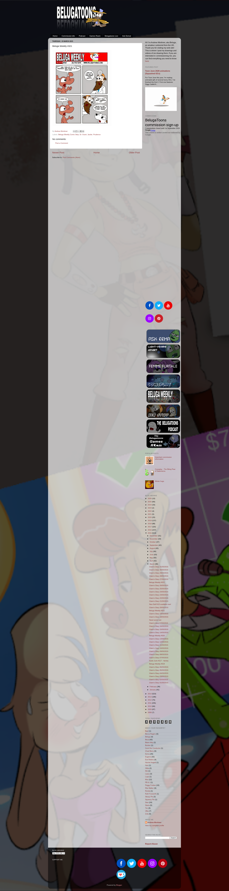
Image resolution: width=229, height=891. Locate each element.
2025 (150, 502)
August (152, 548)
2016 (150, 530)
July (151, 551)
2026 (150, 498)
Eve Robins (149, 760)
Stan (147, 802)
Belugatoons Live (111, 36)
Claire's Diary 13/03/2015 (158, 639)
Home (55, 36)
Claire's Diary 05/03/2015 (158, 670)
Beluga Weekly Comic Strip (68, 134)
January (153, 690)
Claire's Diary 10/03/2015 (158, 648)
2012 (150, 700)
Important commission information (163, 458)
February (153, 687)
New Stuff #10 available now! (160, 604)
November (154, 539)
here (147, 61)
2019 (150, 520)
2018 (150, 524)
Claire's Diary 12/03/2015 (158, 642)
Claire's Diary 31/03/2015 (158, 567)
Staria (147, 805)
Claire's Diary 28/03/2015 (158, 576)
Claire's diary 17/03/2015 (158, 623)
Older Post (134, 152)
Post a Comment (61, 143)
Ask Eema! (126, 36)
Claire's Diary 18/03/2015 (158, 617)
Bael (146, 731)
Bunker (148, 745)
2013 (150, 697)
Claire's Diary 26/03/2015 (158, 585)
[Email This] (74, 131)
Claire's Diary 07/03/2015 (158, 658)
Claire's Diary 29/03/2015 (158, 573)
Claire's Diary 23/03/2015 (158, 595)
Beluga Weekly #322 (157, 582)
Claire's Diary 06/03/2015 (158, 667)
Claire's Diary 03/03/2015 (158, 676)
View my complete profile (154, 825)
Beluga (147, 737)
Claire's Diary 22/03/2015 (158, 598)
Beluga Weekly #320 (157, 636)
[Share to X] (78, 131)
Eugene (148, 757)
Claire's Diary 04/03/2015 (158, 673)
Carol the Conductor (152, 748)
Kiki (146, 771)
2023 (150, 508)
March (152, 564)
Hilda (147, 768)
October (153, 542)
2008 (150, 712)
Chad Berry (149, 751)
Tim (146, 808)
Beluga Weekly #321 (157, 611)
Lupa (147, 777)
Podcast (82, 36)
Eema (147, 754)
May (151, 558)
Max (146, 779)
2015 (150, 533)
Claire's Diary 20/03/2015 (158, 607)
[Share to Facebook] (81, 131)
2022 (150, 511)
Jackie (90, 134)
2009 (150, 709)
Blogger (119, 885)
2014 (150, 694)
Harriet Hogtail (150, 762)
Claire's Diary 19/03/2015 (158, 614)
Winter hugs (159, 481)
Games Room (95, 36)
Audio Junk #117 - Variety (158, 661)
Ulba (147, 811)
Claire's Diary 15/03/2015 (158, 629)
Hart (146, 765)
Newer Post (58, 152)
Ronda (147, 791)
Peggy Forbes (150, 785)
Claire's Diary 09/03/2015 (158, 651)
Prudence (97, 134)
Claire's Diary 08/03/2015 (158, 654)
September (154, 545)
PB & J (147, 782)
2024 (150, 505)
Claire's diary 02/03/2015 (158, 679)
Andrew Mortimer (154, 822)
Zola (146, 814)
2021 (150, 514)
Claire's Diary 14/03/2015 (158, 632)
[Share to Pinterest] (83, 131)
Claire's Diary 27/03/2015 (158, 579)
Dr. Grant (83, 134)
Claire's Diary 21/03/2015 (158, 601)
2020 (150, 517)
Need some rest (155, 620)
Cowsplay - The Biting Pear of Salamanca (165, 470)
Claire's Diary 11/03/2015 (158, 645)
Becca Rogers (150, 734)
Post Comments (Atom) (71, 157)
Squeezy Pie (150, 799)
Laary (147, 774)
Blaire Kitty (149, 742)
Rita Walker (149, 788)
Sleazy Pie (149, 797)
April (152, 561)
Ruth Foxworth (150, 794)
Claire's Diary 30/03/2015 (158, 570)
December (154, 536)
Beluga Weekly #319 (157, 664)
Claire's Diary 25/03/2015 (158, 589)
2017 (150, 527)
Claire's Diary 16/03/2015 (158, 626)
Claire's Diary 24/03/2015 (158, 592)
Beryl (147, 740)
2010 (150, 706)
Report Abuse (151, 844)
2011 (150, 703)
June (152, 555)
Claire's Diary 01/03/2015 (158, 683)
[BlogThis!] (76, 131)
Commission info (68, 36)
